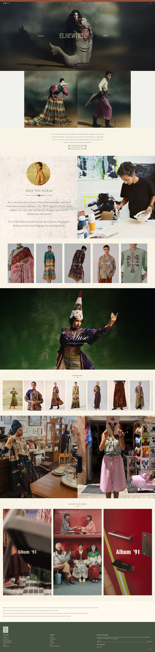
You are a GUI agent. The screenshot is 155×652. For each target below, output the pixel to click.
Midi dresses (43, 607)
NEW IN (64, 3)
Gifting (51, 640)
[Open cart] (151, 3)
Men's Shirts (9, 616)
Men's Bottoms (15, 616)
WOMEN (69, 3)
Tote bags (49, 610)
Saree (54, 613)
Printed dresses (36, 607)
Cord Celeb (52, 642)
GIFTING (89, 3)
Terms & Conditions (7, 642)
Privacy (4, 644)
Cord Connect (53, 639)
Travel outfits (15, 610)
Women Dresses (10, 613)
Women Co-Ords (40, 613)
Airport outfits (22, 610)
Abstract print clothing (93, 607)
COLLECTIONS (83, 3)
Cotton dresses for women (20, 607)
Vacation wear (36, 610)
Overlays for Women (32, 613)
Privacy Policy (115, 638)
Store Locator (6, 639)
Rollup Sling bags (42, 610)
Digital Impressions (149, 649)
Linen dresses (30, 607)
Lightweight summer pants (73, 607)
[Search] (148, 3)
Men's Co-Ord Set (23, 616)
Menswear (35, 616)
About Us (52, 637)
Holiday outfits (29, 610)
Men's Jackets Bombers (55, 616)
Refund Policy (6, 646)
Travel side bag (55, 610)
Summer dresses (11, 607)
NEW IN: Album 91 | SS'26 (77, 0)
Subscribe (149, 641)
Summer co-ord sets (56, 607)
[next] (153, 394)
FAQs (51, 644)
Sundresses (48, 607)
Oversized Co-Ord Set (67, 613)
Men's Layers (30, 616)
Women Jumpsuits (49, 613)
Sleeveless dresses (84, 607)
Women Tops (17, 613)
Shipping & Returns (7, 640)
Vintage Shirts (59, 613)
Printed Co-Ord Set (76, 613)
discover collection (77, 147)
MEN (73, 3)
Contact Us (5, 637)
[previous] (2, 394)
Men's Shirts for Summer (66, 616)
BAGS (77, 3)
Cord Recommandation (55, 646)
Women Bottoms (24, 613)
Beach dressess (64, 607)
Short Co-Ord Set (84, 613)
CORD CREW (95, 3)
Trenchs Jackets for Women (44, 616)
